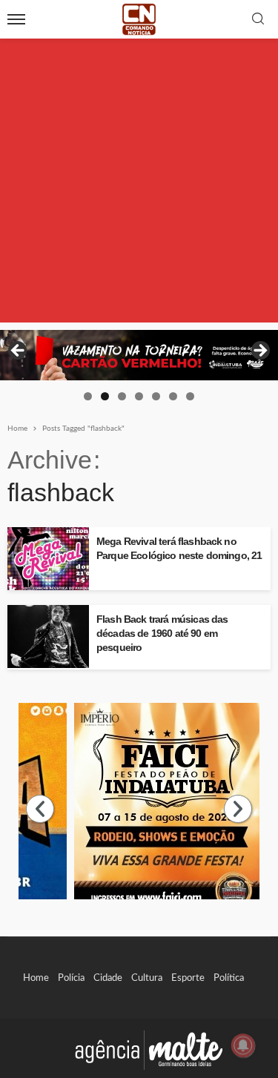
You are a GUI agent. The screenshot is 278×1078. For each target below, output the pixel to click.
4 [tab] (139, 396)
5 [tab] (156, 396)
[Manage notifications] (243, 1045)
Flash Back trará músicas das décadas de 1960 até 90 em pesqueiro (162, 633)
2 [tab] (105, 396)
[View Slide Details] (139, 355)
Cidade (107, 978)
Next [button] (259, 351)
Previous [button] (18, 351)
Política (229, 978)
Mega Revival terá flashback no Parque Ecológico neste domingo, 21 (179, 548)
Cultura (146, 978)
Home (36, 978)
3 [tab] (122, 396)
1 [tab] (88, 396)
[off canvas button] (16, 19)
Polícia (71, 978)
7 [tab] (190, 396)
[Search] (258, 19)
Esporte (188, 978)
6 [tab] (173, 396)
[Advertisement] (139, 183)
